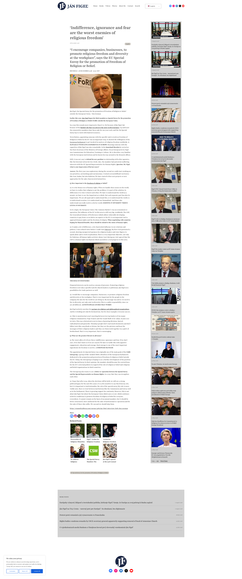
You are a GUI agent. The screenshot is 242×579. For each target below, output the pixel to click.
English (152, 6)
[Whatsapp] (82, 416)
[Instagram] (75, 416)
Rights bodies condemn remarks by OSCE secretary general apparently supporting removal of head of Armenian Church (165, 130)
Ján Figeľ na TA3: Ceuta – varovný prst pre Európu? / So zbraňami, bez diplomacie (165, 74)
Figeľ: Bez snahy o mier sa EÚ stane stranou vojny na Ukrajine (166, 250)
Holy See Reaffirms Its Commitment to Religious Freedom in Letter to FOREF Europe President (164, 423)
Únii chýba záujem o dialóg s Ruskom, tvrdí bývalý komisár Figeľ (166, 284)
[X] (79, 416)
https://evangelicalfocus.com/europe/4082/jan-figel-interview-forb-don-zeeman (99, 408)
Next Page (164, 461)
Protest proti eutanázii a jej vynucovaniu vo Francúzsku (165, 104)
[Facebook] (71, 416)
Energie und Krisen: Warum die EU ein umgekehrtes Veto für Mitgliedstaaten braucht (162, 455)
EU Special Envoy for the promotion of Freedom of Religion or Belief (89, 473)
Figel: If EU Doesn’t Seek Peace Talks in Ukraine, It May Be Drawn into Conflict (164, 190)
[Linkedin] (86, 416)
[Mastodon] (93, 416)
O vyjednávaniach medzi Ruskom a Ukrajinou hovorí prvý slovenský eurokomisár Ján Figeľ (163, 159)
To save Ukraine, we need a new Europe (164, 364)
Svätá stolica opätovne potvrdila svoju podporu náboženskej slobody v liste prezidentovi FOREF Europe (164, 393)
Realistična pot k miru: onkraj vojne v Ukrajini (163, 338)
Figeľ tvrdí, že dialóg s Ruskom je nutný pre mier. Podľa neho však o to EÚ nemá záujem (166, 220)
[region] (24, 565)
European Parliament (77, 142)
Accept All (37, 571)
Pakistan (108, 229)
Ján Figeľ (78, 6)
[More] (97, 416)
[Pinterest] (90, 416)
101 (158, 461)
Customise (12, 571)
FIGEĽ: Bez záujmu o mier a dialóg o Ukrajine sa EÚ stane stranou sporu (163, 311)
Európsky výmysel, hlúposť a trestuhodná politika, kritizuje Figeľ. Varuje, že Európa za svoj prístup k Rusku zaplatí (166, 46)
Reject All (24, 571)
